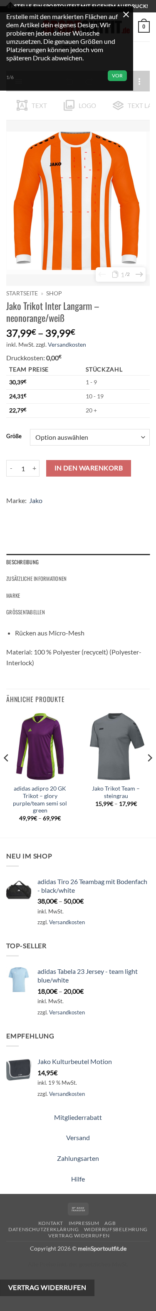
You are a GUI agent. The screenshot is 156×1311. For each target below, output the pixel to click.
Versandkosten (67, 344)
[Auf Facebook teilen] (29, 513)
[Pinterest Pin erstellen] (74, 513)
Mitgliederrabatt (78, 1117)
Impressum (84, 1223)
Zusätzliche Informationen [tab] (36, 578)
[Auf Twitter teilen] (44, 513)
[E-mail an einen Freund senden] (59, 513)
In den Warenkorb (88, 468)
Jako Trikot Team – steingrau (116, 792)
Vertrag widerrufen (79, 1235)
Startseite (22, 293)
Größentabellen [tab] (25, 612)
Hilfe (78, 1179)
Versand (78, 1137)
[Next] (149, 774)
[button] (144, 26)
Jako (35, 500)
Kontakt (50, 1223)
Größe (14, 436)
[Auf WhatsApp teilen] (14, 513)
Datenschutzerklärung (43, 1229)
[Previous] (7, 774)
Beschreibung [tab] (22, 562)
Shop (54, 293)
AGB (110, 1223)
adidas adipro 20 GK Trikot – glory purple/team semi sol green (40, 799)
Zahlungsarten (78, 1158)
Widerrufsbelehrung (116, 1229)
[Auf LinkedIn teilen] (89, 513)
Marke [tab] (13, 595)
